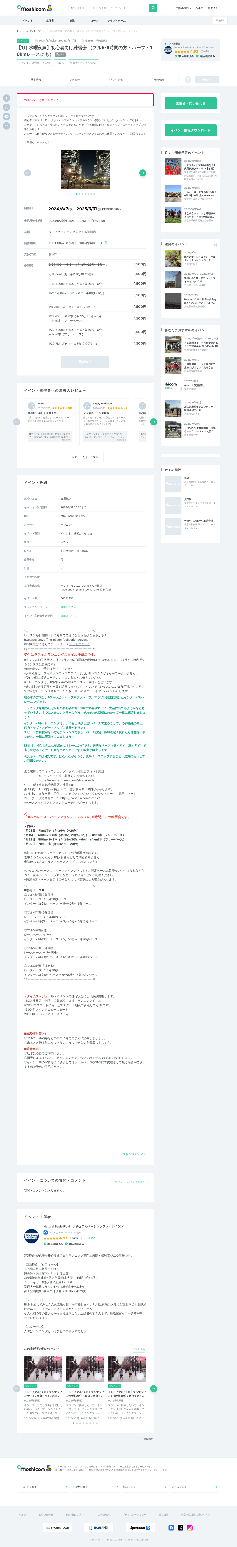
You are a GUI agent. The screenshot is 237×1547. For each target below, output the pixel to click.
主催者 (50, 20)
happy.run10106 (102, 403)
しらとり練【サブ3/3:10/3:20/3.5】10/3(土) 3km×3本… (200, 194)
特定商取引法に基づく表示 (195, 1514)
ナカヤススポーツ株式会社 (198, 520)
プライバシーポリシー (134, 1514)
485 (206, 51)
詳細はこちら (68, 606)
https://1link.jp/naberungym (65, 1232)
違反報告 (148, 1438)
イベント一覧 (33, 31)
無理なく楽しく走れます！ (43, 412)
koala (41, 403)
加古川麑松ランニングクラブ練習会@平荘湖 (200, 408)
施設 (72, 20)
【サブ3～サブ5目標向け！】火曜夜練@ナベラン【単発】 (200, 167)
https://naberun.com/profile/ (80, 798)
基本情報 (36, 79)
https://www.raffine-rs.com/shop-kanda (66, 780)
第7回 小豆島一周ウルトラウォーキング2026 (199, 280)
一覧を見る (139, 1348)
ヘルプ (199, 7)
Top (19, 31)
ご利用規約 (104, 1514)
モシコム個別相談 (193, 385)
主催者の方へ (183, 7)
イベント (28, 20)
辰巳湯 (187, 499)
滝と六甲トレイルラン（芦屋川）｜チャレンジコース (200, 258)
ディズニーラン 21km (96, 412)
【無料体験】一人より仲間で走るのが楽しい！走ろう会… (200, 366)
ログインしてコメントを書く (129, 1181)
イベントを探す (28, 1486)
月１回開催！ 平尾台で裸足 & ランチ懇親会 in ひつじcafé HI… (202, 344)
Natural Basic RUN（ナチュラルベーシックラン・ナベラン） (85, 1226)
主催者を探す (80, 1486)
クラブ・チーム (117, 20)
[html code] (6, 126)
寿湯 (186, 477)
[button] (76, 194)
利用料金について (75, 1514)
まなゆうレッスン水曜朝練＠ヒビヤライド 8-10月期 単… (200, 215)
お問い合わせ (46, 1514)
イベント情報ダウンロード (191, 130)
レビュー (74, 79)
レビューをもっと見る (85, 457)
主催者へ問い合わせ (191, 103)
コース (94, 20)
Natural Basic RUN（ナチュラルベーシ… (195, 47)
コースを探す (179, 1486)
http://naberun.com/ (73, 515)
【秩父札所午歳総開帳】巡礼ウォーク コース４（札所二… (200, 429)
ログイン (213, 7)
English (220, 20)
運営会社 (163, 1514)
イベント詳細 (115, 79)
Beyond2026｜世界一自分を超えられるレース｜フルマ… (200, 301)
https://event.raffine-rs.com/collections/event (56, 639)
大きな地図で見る (134, 1154)
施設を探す (129, 1486)
